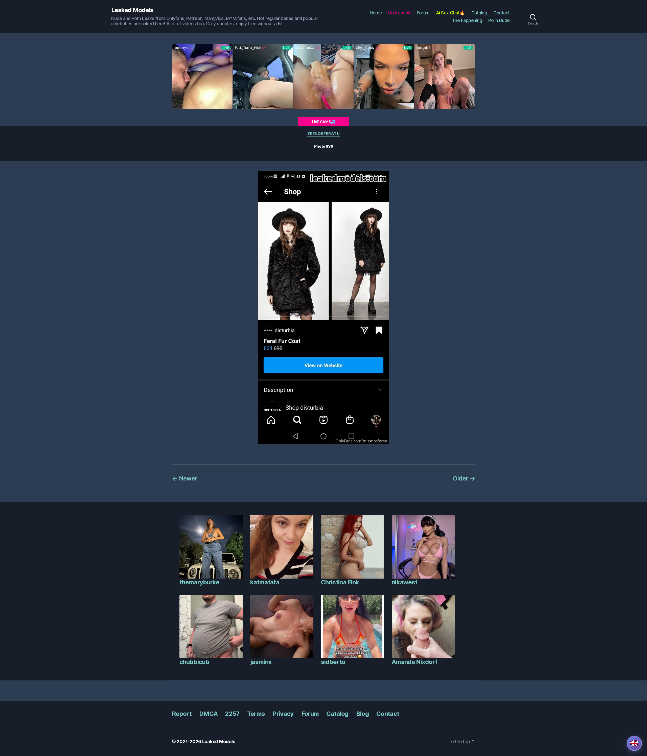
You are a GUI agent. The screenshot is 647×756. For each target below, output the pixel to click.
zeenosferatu (323, 133)
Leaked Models (132, 10)
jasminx (261, 662)
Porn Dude (499, 20)
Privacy (282, 713)
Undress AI (399, 12)
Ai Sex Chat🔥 (450, 12)
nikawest (405, 582)
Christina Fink (340, 582)
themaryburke (199, 582)
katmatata (264, 582)
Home (376, 12)
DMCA (208, 713)
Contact (501, 12)
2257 (232, 713)
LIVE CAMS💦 (323, 122)
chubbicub (194, 662)
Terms (256, 713)
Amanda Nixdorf (414, 662)
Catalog (479, 12)
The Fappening (467, 20)
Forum (423, 12)
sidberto (333, 662)
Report (182, 713)
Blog (362, 713)
